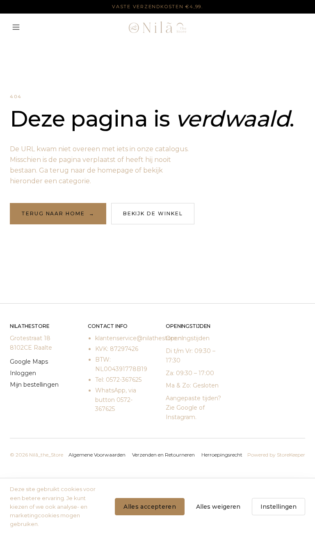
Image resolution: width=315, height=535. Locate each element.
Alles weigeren (218, 506)
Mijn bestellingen (34, 384)
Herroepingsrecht (221, 455)
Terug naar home (58, 213)
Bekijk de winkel (153, 213)
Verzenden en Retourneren (163, 455)
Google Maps (29, 361)
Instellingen (278, 506)
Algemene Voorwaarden (97, 455)
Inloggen (23, 373)
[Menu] (16, 27)
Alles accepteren (149, 506)
